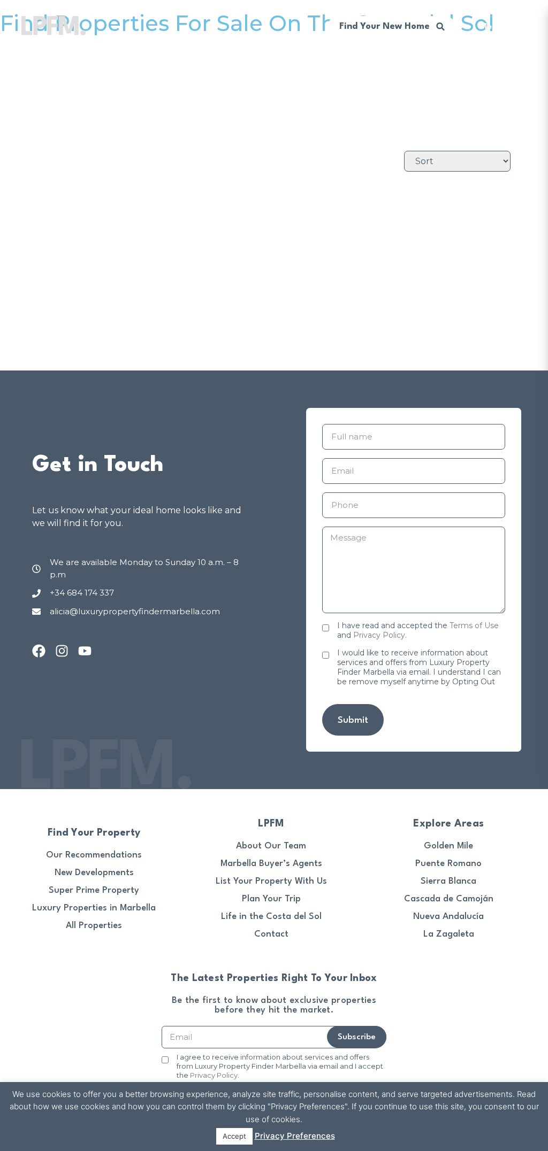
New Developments (94, 872)
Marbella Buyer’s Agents (271, 863)
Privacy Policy (379, 635)
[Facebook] (38, 651)
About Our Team (271, 846)
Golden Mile (448, 846)
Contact (271, 934)
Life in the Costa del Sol (271, 916)
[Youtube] (85, 651)
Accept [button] (234, 1136)
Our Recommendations (94, 855)
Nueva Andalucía (448, 916)
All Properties (94, 925)
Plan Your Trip (271, 898)
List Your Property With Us (271, 881)
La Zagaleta (448, 934)
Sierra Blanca (448, 881)
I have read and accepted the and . (418, 630)
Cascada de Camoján (448, 898)
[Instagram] (61, 651)
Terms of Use (474, 625)
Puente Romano (448, 863)
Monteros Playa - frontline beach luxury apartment (383, 206)
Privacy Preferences (295, 1136)
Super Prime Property (94, 890)
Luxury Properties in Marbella (94, 908)
